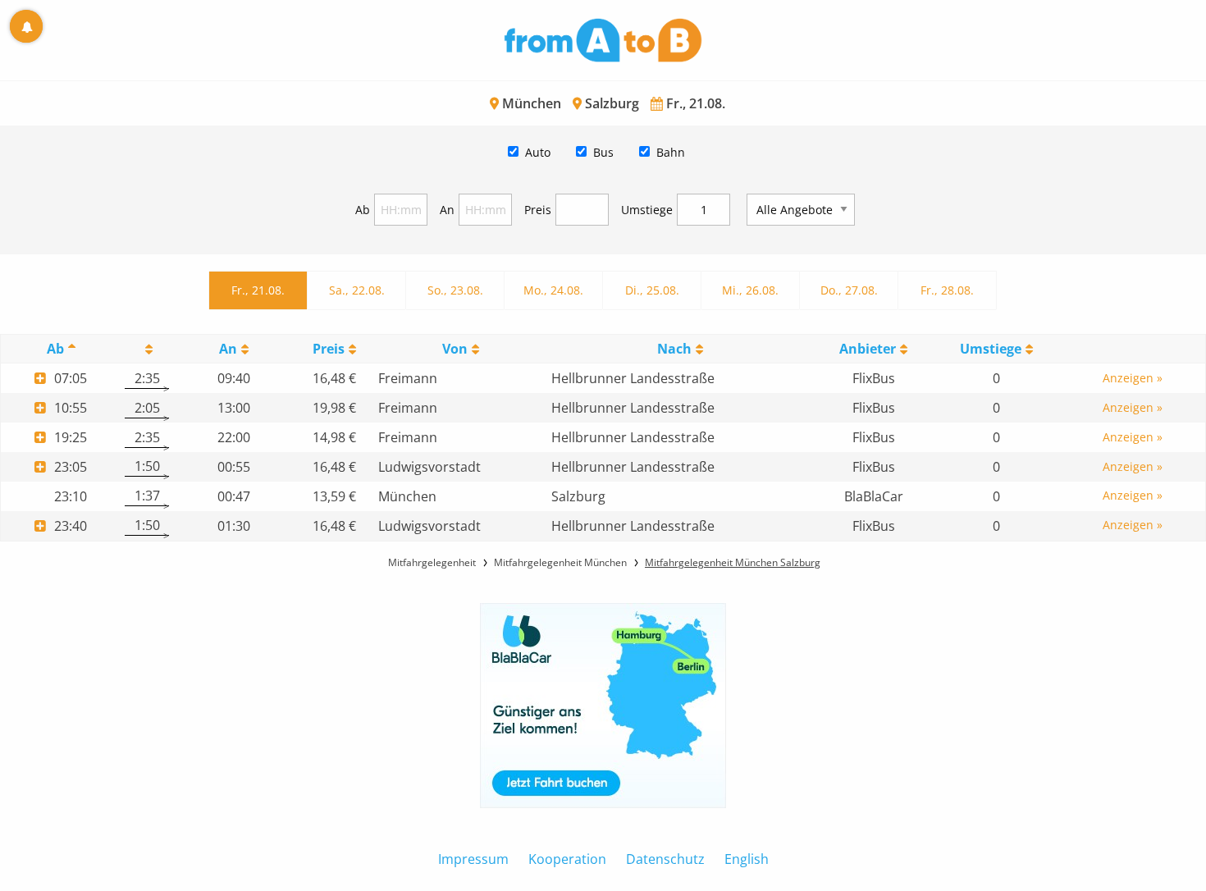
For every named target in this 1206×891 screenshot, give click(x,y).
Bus (603, 152)
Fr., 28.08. (947, 290)
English (746, 859)
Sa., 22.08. (357, 290)
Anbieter (867, 349)
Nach (674, 349)
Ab (362, 209)
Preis (537, 209)
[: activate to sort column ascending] (147, 349)
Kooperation (567, 859)
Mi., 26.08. (750, 290)
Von (455, 349)
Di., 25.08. (652, 290)
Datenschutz (665, 859)
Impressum (473, 859)
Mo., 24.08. (553, 290)
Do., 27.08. (849, 290)
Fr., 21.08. (258, 290)
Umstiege (647, 209)
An (447, 209)
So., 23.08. (455, 290)
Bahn (670, 152)
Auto (537, 152)
